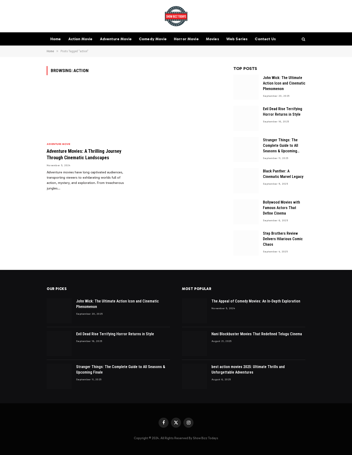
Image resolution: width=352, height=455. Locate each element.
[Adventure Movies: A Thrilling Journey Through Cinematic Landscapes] (88, 111)
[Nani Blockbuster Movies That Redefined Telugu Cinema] (194, 343)
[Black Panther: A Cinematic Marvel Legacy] (246, 180)
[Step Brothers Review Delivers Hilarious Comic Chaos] (246, 243)
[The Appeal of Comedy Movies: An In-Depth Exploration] (194, 310)
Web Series (237, 39)
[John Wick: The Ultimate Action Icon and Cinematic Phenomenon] (246, 87)
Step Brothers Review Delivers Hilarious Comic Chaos (283, 239)
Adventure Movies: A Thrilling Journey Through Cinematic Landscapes (84, 154)
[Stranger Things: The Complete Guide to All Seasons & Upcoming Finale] (246, 149)
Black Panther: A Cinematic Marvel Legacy (283, 174)
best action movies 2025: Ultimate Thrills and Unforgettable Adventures (248, 369)
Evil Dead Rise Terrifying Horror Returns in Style (282, 112)
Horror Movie (186, 39)
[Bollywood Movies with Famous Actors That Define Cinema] (246, 211)
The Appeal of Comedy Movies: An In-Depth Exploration (255, 301)
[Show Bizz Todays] (176, 16)
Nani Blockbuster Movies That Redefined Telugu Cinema (256, 334)
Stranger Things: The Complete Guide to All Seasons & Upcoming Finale (280, 146)
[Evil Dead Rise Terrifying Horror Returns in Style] (246, 118)
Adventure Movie (116, 39)
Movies (212, 39)
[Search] (303, 39)
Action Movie (80, 39)
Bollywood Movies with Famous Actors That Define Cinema (281, 208)
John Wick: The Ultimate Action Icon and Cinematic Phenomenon (284, 83)
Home (55, 39)
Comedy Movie (153, 39)
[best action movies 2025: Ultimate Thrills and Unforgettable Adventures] (194, 376)
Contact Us (265, 39)
